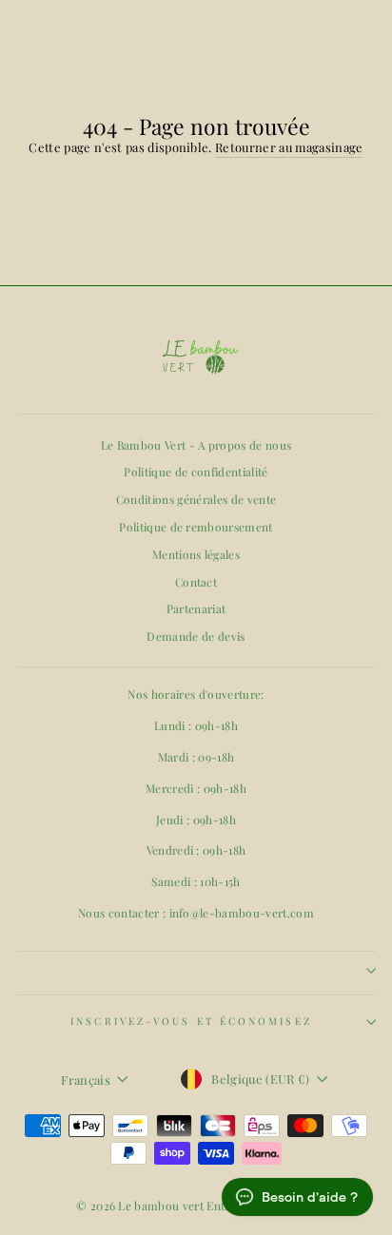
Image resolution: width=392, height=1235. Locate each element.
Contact (196, 581)
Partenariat (196, 608)
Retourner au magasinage (289, 147)
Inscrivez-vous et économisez (191, 1021)
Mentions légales (196, 554)
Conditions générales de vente (196, 499)
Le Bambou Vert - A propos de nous (196, 445)
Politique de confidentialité (195, 471)
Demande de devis (196, 636)
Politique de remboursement (195, 526)
